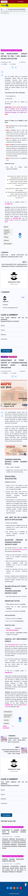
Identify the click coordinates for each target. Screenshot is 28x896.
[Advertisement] (14, 29)
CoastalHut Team (17, 218)
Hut (1, 9)
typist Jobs (6, 723)
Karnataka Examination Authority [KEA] (16, 9)
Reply (23, 297)
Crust (6, 221)
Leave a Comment (8, 727)
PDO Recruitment (8, 243)
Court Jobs (6, 720)
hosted (6, 706)
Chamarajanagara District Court (19, 549)
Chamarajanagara (8, 711)
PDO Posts (6, 240)
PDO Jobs (6, 237)
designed (11, 220)
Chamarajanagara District (13, 644)
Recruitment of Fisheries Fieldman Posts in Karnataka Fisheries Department (14, 832)
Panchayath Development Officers (7, 232)
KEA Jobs (6, 226)
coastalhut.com (9, 204)
